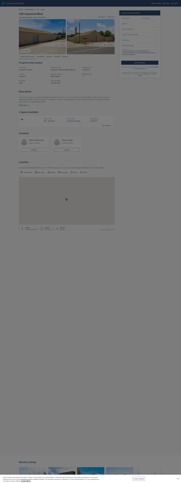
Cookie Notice (26, 481)
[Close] (178, 479)
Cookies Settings (139, 478)
